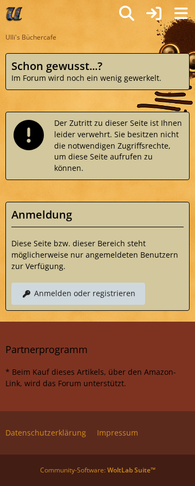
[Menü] (181, 13)
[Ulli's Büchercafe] (14, 13)
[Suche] (127, 13)
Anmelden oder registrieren (84, 293)
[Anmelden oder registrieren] (154, 13)
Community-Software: (97, 470)
